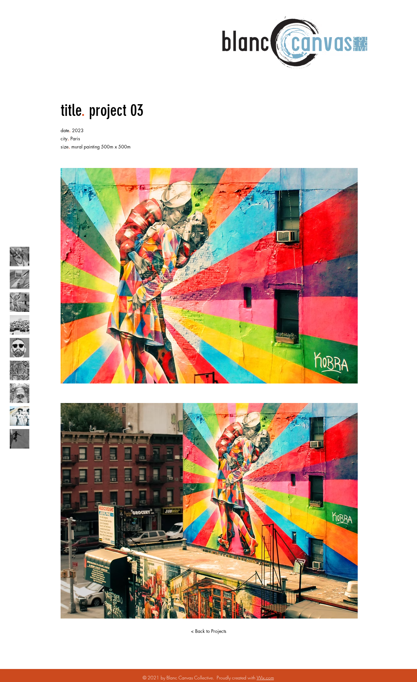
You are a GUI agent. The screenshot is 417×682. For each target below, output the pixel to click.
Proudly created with (237, 678)
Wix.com (265, 678)
